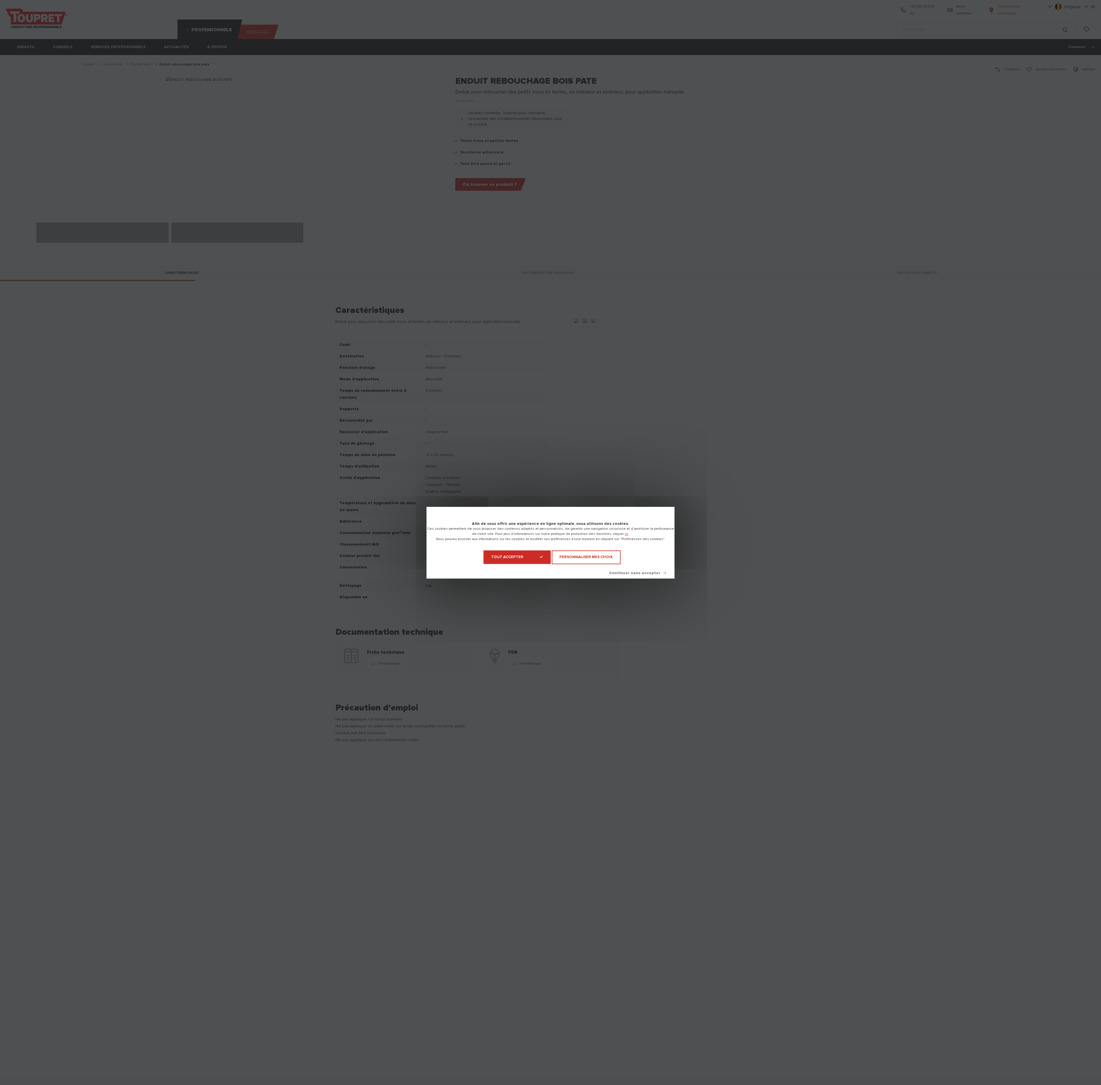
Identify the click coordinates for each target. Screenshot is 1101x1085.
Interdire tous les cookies (637, 572)
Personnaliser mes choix (586, 557)
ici (626, 534)
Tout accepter (507, 557)
